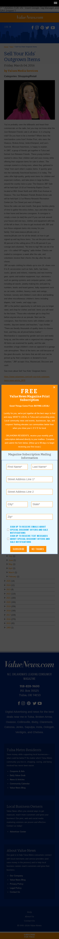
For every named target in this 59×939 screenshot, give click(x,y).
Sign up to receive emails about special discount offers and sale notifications (29, 529)
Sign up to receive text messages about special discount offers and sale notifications (30, 539)
